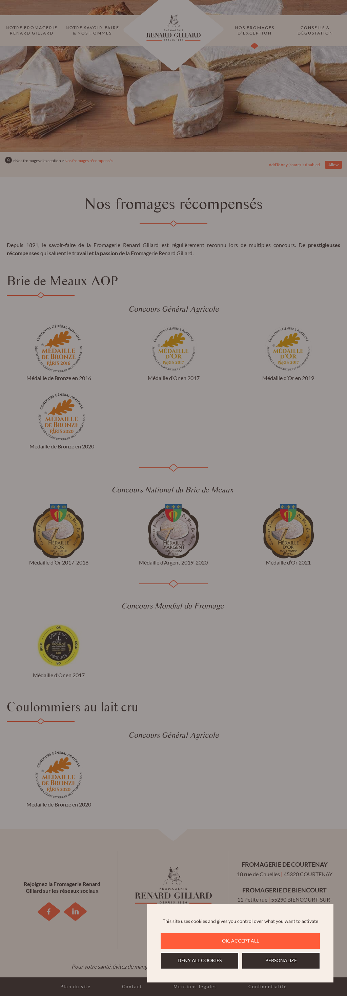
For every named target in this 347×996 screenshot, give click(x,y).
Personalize (281, 960)
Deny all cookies (200, 960)
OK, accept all (240, 941)
